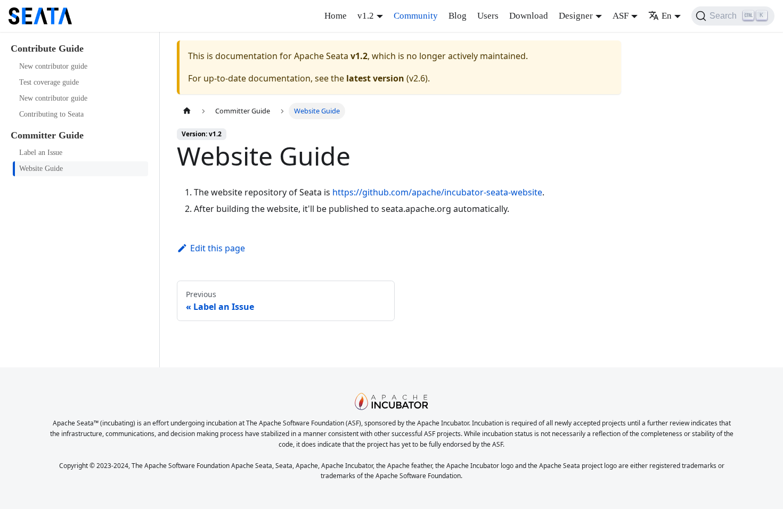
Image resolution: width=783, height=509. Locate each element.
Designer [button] (576, 16)
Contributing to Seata (51, 114)
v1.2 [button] (365, 16)
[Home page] (187, 111)
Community (416, 16)
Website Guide (41, 169)
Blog (457, 16)
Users (488, 16)
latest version (375, 78)
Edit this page (217, 248)
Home (335, 16)
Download (528, 16)
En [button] (667, 16)
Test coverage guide (49, 82)
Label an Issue (40, 153)
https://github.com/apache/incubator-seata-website (437, 192)
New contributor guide (53, 66)
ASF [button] (621, 16)
